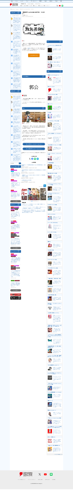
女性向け (50, 1)
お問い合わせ (47, 479)
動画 (61, 1)
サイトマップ (38, 3)
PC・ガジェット (34, 1)
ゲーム (16, 1)
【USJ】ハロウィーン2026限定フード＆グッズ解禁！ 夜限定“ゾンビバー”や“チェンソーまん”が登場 (33, 205)
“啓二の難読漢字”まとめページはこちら (33, 148)
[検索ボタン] (20, 163)
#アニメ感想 (24, 5)
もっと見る (15, 201)
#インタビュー (47, 5)
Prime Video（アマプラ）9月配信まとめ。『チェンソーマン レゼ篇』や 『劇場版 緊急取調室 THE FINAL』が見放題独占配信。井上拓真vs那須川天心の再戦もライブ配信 (34, 211)
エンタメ (21, 1)
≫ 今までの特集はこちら (58, 454)
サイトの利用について (21, 479)
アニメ (27, 1)
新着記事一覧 (23, 3)
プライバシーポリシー (31, 479)
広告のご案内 (40, 479)
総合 (12, 1)
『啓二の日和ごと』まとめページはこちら (33, 144)
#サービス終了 (30, 5)
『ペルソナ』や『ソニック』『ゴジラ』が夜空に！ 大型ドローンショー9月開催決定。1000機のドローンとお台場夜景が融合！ (33, 208)
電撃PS (40, 1)
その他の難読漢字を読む (34, 55)
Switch (46, 1)
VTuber (56, 1)
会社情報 (53, 479)
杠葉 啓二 (29, 48)
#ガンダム (41, 5)
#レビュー (36, 5)
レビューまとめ (30, 3)
